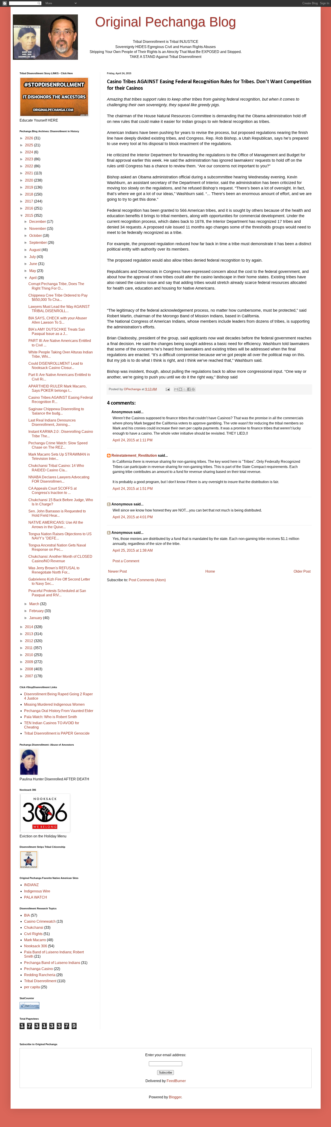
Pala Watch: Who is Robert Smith (50, 717)
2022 (29, 166)
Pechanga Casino (38, 969)
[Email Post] (167, 389)
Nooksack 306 (35, 946)
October (36, 235)
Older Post (302, 571)
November (38, 228)
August (35, 250)
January (36, 618)
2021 (29, 173)
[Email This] (176, 389)
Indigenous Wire (37, 891)
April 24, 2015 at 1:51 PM (133, 489)
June (33, 264)
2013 (29, 634)
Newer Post (117, 571)
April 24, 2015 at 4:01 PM (133, 517)
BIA (27, 915)
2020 (29, 180)
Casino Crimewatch (40, 921)
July (33, 257)
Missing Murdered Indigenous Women (54, 704)
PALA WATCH (35, 897)
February (37, 611)
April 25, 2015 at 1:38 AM (133, 550)
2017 (29, 201)
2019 (29, 187)
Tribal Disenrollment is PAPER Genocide (57, 733)
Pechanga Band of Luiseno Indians (52, 963)
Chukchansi (33, 927)
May (33, 271)
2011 (29, 648)
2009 (29, 662)
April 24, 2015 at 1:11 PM (132, 440)
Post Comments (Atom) (147, 580)
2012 (29, 641)
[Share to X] (184, 389)
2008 (29, 669)
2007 (29, 676)
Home (210, 571)
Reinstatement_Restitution (134, 455)
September (38, 242)
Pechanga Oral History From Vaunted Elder (58, 711)
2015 (29, 215)
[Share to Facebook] (189, 389)
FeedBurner (176, 1081)
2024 (29, 152)
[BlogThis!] (180, 389)
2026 (29, 138)
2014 (29, 627)
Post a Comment (126, 561)
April (33, 278)
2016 (29, 208)
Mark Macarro (35, 940)
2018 (29, 194)
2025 (29, 145)
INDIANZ (31, 885)
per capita (32, 987)
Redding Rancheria (39, 975)
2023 (29, 159)
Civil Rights (33, 934)
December (38, 222)
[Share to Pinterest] (193, 389)
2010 (29, 655)
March (34, 604)
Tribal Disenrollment (40, 981)
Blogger (175, 1097)
